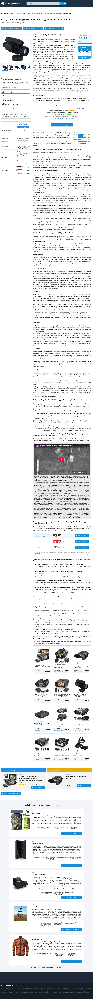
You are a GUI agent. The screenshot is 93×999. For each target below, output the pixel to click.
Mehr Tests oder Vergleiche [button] (9, 108)
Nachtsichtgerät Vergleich (13, 22)
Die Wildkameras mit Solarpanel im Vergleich (44, 828)
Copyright (3, 985)
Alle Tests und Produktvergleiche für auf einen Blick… (46, 967)
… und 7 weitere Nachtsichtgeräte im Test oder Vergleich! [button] (62, 118)
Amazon (59, 526)
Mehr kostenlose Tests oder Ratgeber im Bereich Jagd (46, 805)
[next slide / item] (29, 49)
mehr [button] (26, 148)
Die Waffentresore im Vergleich (38, 857)
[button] (11, 28)
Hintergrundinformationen (46, 88)
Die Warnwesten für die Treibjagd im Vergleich (44, 954)
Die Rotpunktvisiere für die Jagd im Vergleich (44, 889)
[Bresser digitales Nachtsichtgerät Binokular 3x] (55, 780)
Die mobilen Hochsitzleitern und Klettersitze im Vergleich (44, 921)
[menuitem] (1, 13)
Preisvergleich (73, 90)
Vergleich (69, 92)
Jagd (33, 811)
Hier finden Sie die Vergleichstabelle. (51, 643)
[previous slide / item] (3, 49)
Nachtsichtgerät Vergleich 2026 (54, 98)
